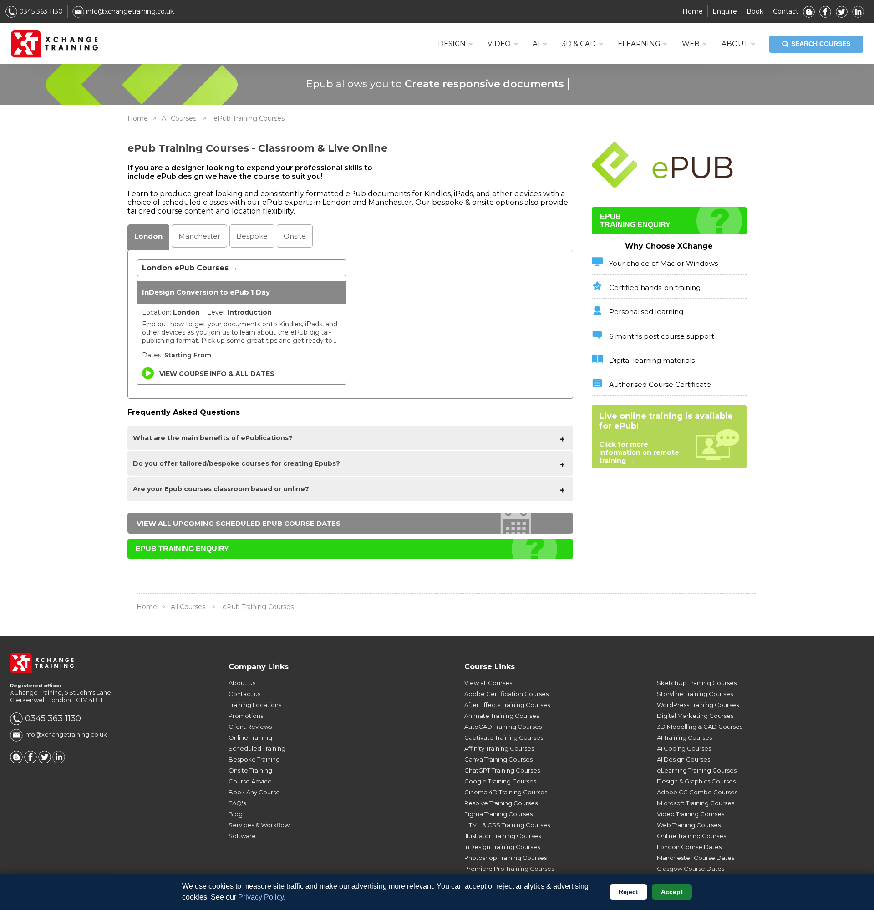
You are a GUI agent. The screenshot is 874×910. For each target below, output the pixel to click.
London (148, 236)
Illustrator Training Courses (502, 835)
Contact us (244, 693)
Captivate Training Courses (503, 737)
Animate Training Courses (501, 715)
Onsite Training (250, 770)
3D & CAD (579, 43)
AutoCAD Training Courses (503, 726)
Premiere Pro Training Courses (509, 868)
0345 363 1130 (40, 11)
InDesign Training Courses (502, 846)
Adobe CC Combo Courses (697, 792)
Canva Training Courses (498, 759)
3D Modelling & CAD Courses (699, 726)
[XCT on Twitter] (842, 11)
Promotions (246, 715)
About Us (242, 682)
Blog (236, 814)
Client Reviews (250, 726)
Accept (672, 891)
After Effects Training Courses (507, 704)
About (735, 43)
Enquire (724, 11)
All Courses (179, 118)
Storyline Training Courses (695, 693)
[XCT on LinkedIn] (858, 11)
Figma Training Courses (498, 814)
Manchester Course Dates (695, 857)
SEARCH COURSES (820, 43)
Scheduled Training (257, 748)
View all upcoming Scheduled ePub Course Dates (238, 523)
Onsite (295, 236)
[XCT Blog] (809, 11)
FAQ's (237, 803)
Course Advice (250, 781)
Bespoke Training (254, 759)
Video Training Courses (690, 814)
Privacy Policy (261, 897)
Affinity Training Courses (499, 748)
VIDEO (499, 43)
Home (692, 11)
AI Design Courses (683, 759)
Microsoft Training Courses (695, 803)
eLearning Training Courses (697, 770)
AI (536, 43)
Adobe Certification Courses (506, 693)
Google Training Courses (500, 781)
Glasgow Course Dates (690, 868)
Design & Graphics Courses (696, 781)
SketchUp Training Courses (697, 682)
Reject (628, 891)
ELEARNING (639, 43)
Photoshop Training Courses (505, 857)
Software (242, 835)
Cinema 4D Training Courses (505, 792)
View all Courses (488, 682)
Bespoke (252, 236)
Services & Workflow (259, 825)
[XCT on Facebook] (825, 11)
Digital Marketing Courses (695, 715)
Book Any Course (254, 792)
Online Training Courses (691, 835)
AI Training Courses (684, 737)
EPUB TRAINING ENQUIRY (182, 549)
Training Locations (255, 704)
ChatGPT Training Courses (502, 770)
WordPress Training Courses (698, 704)
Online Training (250, 737)
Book (755, 11)
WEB (691, 43)
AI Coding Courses (684, 748)
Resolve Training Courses (501, 803)
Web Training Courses (689, 825)
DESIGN (452, 43)
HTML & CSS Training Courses (507, 825)
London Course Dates (689, 846)
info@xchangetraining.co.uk (129, 11)
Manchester (199, 236)
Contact (785, 11)
